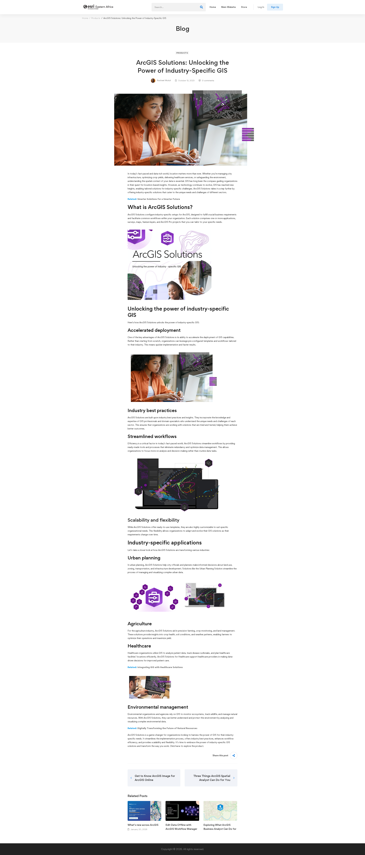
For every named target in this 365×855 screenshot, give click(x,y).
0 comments (208, 80)
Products (95, 18)
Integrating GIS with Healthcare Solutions (160, 667)
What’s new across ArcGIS (143, 824)
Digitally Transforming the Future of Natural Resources (167, 728)
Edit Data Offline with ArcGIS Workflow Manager (181, 826)
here (178, 746)
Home (85, 18)
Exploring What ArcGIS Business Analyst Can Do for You (219, 828)
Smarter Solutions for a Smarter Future (158, 199)
